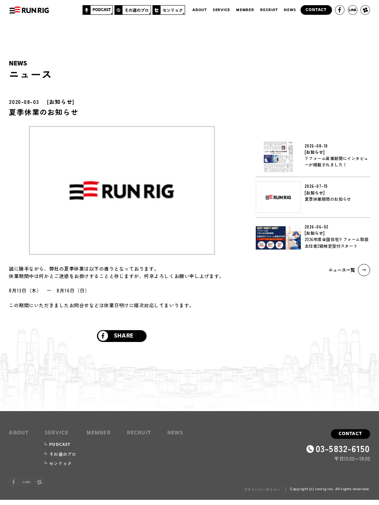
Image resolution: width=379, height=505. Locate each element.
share (124, 336)
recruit (269, 10)
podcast (59, 445)
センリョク (60, 463)
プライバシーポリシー (262, 489)
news (290, 10)
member (245, 10)
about (199, 10)
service (221, 10)
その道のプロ (62, 454)
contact (350, 433)
